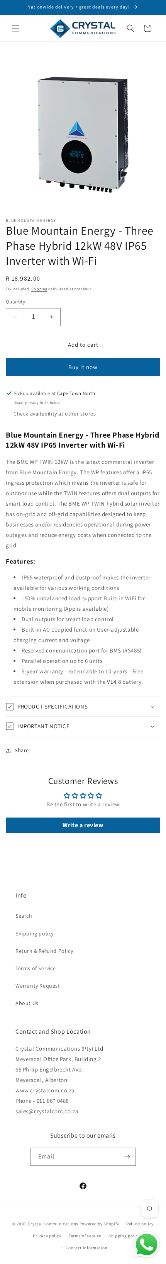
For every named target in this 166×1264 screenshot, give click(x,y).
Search (23, 915)
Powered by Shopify (99, 1224)
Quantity (15, 301)
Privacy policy (47, 1235)
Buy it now (83, 367)
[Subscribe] (127, 1157)
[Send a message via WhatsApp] (146, 1244)
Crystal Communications (53, 1224)
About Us (27, 1003)
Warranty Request (37, 985)
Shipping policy (34, 933)
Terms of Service (35, 968)
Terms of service (85, 1235)
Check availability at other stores (55, 413)
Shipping (39, 288)
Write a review (83, 825)
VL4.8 (114, 681)
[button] (15, 28)
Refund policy (140, 1224)
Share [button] (22, 750)
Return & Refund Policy (44, 950)
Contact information (86, 1247)
